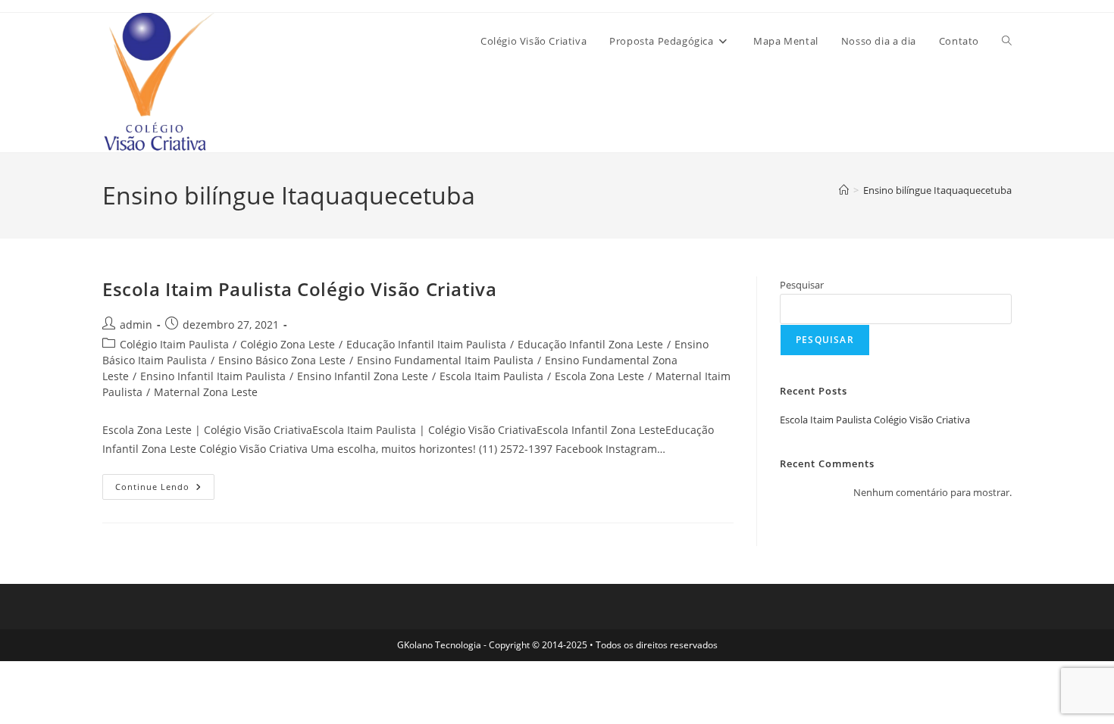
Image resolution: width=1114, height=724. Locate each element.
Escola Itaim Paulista (491, 376)
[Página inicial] (844, 190)
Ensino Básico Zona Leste (282, 360)
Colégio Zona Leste (287, 344)
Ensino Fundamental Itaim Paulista (445, 360)
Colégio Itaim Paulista (174, 344)
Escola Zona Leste (599, 376)
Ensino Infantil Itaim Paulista (213, 376)
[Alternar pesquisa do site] (1006, 41)
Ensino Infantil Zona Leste (362, 376)
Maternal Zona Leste (206, 392)
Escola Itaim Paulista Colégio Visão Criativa (299, 288)
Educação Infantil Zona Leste (590, 344)
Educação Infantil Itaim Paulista (426, 344)
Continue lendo (164, 483)
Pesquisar (802, 285)
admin (136, 324)
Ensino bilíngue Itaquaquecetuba (937, 190)
